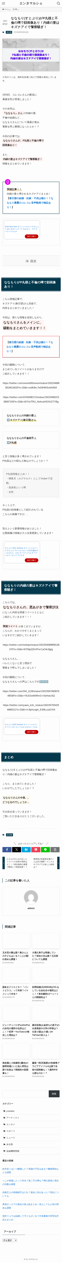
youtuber (10, 1111)
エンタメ (10, 1124)
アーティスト (12, 1117)
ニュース (10, 1137)
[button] (7, 849)
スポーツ (10, 1131)
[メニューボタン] (3, 3)
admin (31, 908)
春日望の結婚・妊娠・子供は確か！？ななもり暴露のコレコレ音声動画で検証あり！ (30, 203)
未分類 (9, 32)
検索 (54, 1093)
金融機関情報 (12, 1151)
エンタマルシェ (31, 3)
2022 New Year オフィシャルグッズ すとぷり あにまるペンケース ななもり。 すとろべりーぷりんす (22, 229)
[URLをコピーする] (55, 849)
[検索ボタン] (58, 3)
